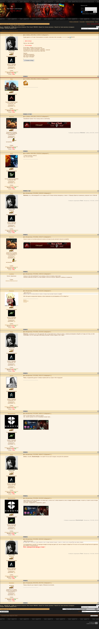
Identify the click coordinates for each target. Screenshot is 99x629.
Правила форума (90, 21)
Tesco (11, 35)
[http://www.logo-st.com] (96, 623)
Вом (11, 79)
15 (51, 582)
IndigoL (15, 25)
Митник (24, 299)
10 (51, 375)
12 (51, 454)
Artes (11, 153)
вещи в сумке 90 (9, 109)
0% (14, 68)
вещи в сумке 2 (9, 146)
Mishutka (11, 116)
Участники (82, 21)
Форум (1, 27)
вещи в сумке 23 (9, 598)
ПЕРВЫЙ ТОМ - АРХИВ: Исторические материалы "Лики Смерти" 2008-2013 (21, 27)
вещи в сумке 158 (9, 447)
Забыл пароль (85, 13)
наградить (16, 71)
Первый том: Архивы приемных (46, 27)
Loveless (11, 273)
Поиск (96, 21)
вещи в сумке (9, 280)
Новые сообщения (74, 21)
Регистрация (93, 13)
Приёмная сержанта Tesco (10, 28)
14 (51, 539)
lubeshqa (23, 25)
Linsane (11, 25)
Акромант (11, 582)
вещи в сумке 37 (9, 324)
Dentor (11, 375)
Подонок (11, 290)
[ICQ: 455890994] (29, 190)
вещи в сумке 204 (9, 406)
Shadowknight (11, 413)
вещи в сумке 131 (9, 186)
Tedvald (18, 25)
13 (51, 498)
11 (50, 413)
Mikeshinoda (25, 300)
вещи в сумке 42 (9, 71)
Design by (90, 623)
